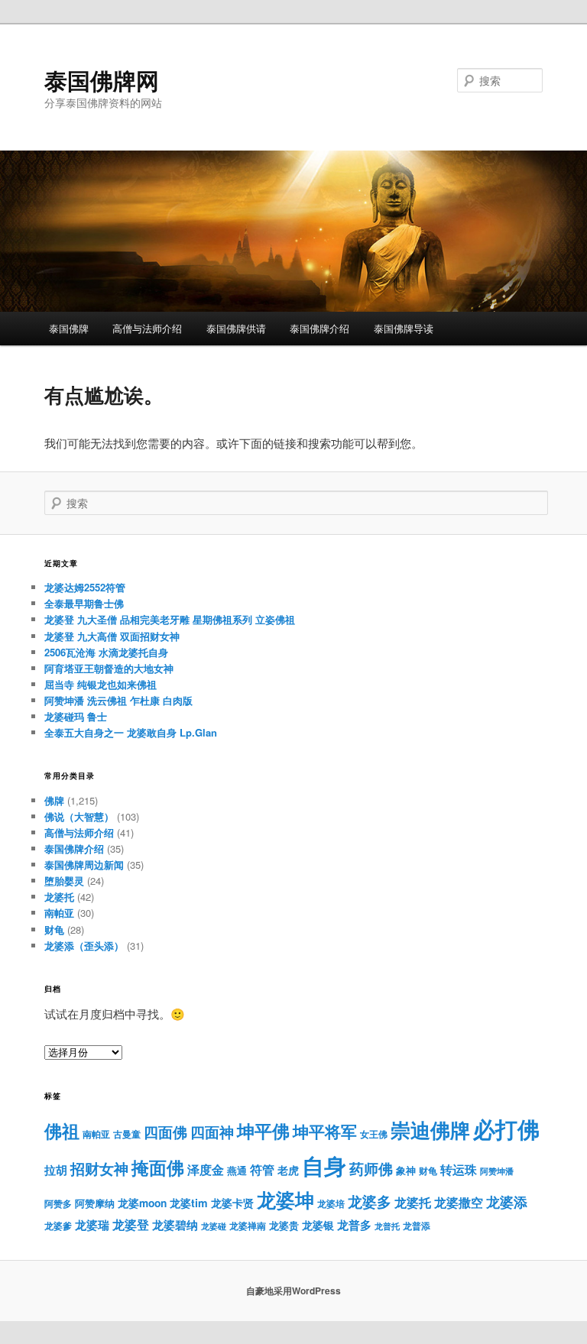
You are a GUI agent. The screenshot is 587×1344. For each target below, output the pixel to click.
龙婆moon (142, 1203)
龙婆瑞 (92, 1224)
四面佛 (165, 1132)
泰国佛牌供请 (236, 328)
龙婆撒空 (458, 1202)
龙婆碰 (213, 1226)
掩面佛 (157, 1167)
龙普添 (416, 1225)
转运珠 (458, 1169)
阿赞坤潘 (497, 1171)
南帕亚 (59, 912)
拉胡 (55, 1169)
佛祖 (61, 1130)
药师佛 (371, 1168)
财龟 (54, 929)
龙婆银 (318, 1225)
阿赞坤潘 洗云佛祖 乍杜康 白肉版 (118, 700)
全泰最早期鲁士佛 (84, 603)
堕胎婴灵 (64, 880)
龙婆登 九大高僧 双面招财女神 (112, 636)
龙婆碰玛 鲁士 (75, 716)
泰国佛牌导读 (403, 328)
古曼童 (127, 1134)
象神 (406, 1170)
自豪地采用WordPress (293, 1290)
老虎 (288, 1170)
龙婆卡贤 (232, 1203)
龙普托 (387, 1226)
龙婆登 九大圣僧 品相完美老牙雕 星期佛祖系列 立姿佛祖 (169, 619)
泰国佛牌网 (101, 79)
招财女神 (99, 1168)
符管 (262, 1169)
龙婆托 (59, 896)
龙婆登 (130, 1224)
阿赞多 (58, 1203)
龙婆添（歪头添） (84, 945)
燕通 (237, 1170)
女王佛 (374, 1134)
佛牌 (54, 800)
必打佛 (506, 1129)
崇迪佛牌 (430, 1130)
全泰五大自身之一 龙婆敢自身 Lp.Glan (130, 732)
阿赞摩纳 (95, 1203)
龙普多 (354, 1224)
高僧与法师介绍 (147, 328)
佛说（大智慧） (79, 816)
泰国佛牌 (69, 328)
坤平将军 (325, 1131)
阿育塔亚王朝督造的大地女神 (109, 668)
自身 (324, 1165)
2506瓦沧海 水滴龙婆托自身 (106, 652)
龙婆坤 (285, 1199)
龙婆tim (189, 1202)
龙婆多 (369, 1201)
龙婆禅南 (247, 1225)
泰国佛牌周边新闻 (84, 864)
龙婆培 (331, 1203)
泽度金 (205, 1169)
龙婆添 (506, 1201)
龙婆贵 (284, 1225)
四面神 (212, 1132)
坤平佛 (263, 1130)
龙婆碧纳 (175, 1224)
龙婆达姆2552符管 (84, 587)
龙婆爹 (58, 1225)
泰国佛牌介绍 (319, 328)
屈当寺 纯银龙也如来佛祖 (100, 684)
